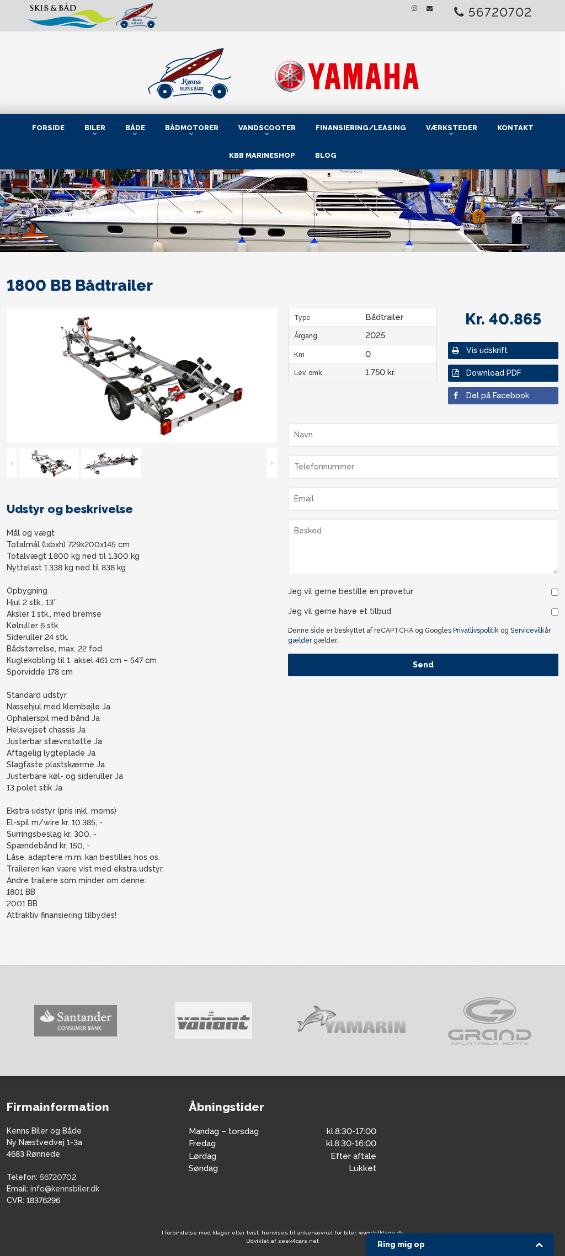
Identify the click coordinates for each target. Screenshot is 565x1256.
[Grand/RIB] (358, 1021)
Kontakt (515, 128)
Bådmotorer (191, 128)
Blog (326, 155)
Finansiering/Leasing (361, 128)
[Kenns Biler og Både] (282, 70)
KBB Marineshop (262, 155)
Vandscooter (267, 128)
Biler (94, 128)
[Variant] (82, 1020)
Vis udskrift (487, 350)
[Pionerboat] (495, 1021)
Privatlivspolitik (476, 630)
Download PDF (493, 372)
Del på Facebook (497, 395)
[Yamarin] (220, 1021)
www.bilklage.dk (381, 1233)
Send (423, 664)
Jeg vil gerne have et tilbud (339, 611)
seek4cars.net (298, 1241)
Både (135, 128)
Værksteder (451, 128)
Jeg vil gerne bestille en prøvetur (350, 591)
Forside (48, 128)
